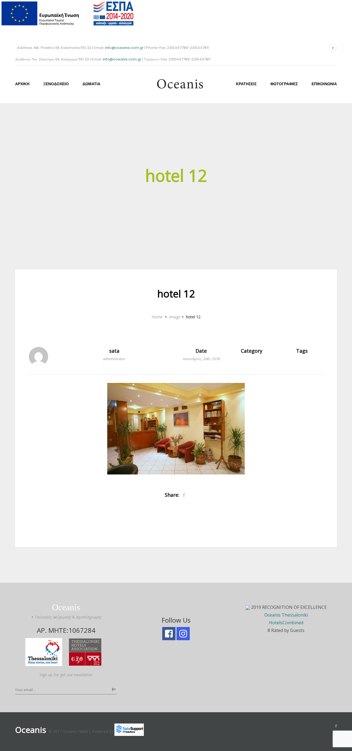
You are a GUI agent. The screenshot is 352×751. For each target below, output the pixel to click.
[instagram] (183, 633)
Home (158, 316)
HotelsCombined (286, 623)
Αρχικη (22, 84)
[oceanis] (176, 83)
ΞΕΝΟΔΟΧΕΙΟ (56, 84)
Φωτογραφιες (284, 84)
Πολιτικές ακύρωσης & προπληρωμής (68, 617)
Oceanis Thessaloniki (286, 615)
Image (174, 316)
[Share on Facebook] (184, 495)
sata (114, 350)
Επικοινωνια (324, 84)
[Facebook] (333, 48)
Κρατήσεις (246, 84)
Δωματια (91, 84)
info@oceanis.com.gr (124, 47)
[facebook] (168, 633)
